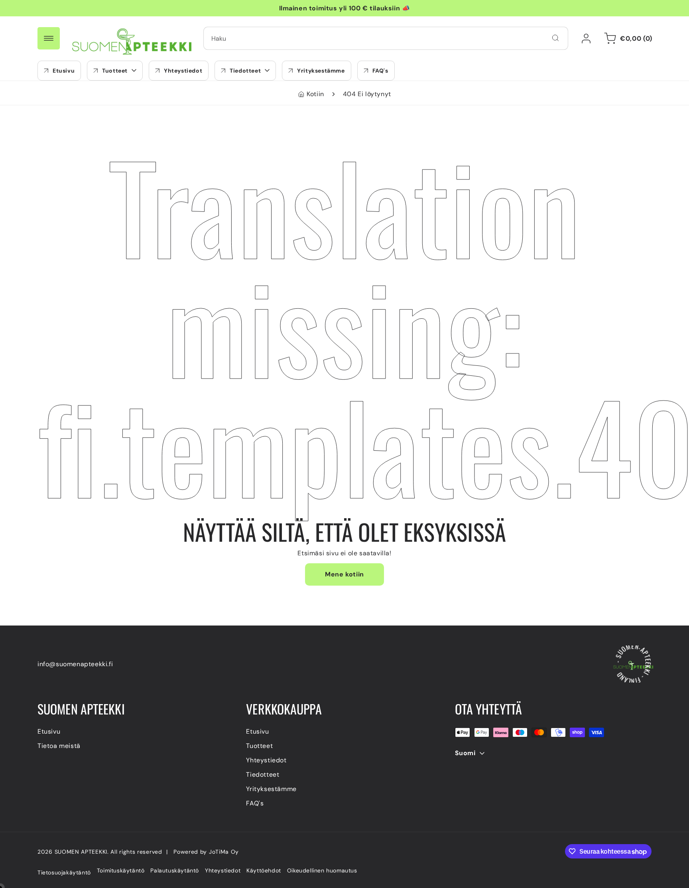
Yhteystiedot (266, 760)
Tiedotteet (262, 775)
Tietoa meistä (59, 746)
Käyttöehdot (263, 870)
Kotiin (315, 94)
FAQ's (255, 803)
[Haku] (555, 38)
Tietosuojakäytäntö (64, 872)
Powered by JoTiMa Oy (206, 851)
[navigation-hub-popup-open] (48, 38)
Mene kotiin (344, 574)
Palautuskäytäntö (174, 870)
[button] (115, 71)
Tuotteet (259, 746)
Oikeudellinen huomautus (322, 870)
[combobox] (386, 38)
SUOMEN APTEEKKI (81, 851)
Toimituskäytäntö (121, 870)
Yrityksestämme (271, 789)
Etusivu (48, 732)
